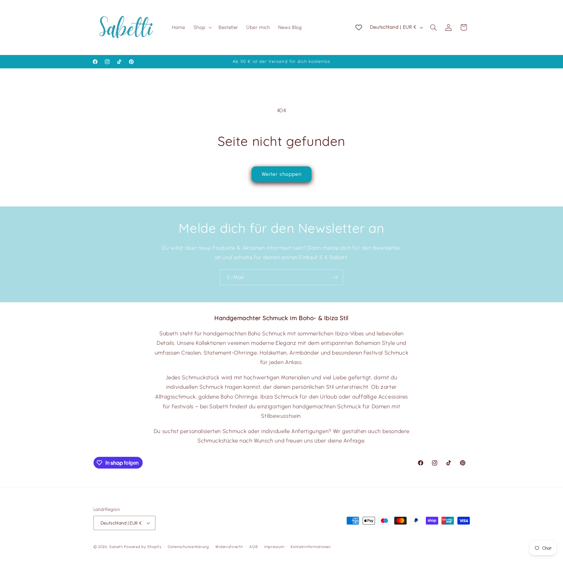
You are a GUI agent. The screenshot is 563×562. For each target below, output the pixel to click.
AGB (253, 546)
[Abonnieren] (335, 277)
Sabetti (116, 546)
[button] (201, 27)
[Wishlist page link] (358, 27)
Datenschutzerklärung (188, 546)
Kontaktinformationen (311, 546)
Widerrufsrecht (229, 546)
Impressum (274, 546)
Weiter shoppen (281, 174)
